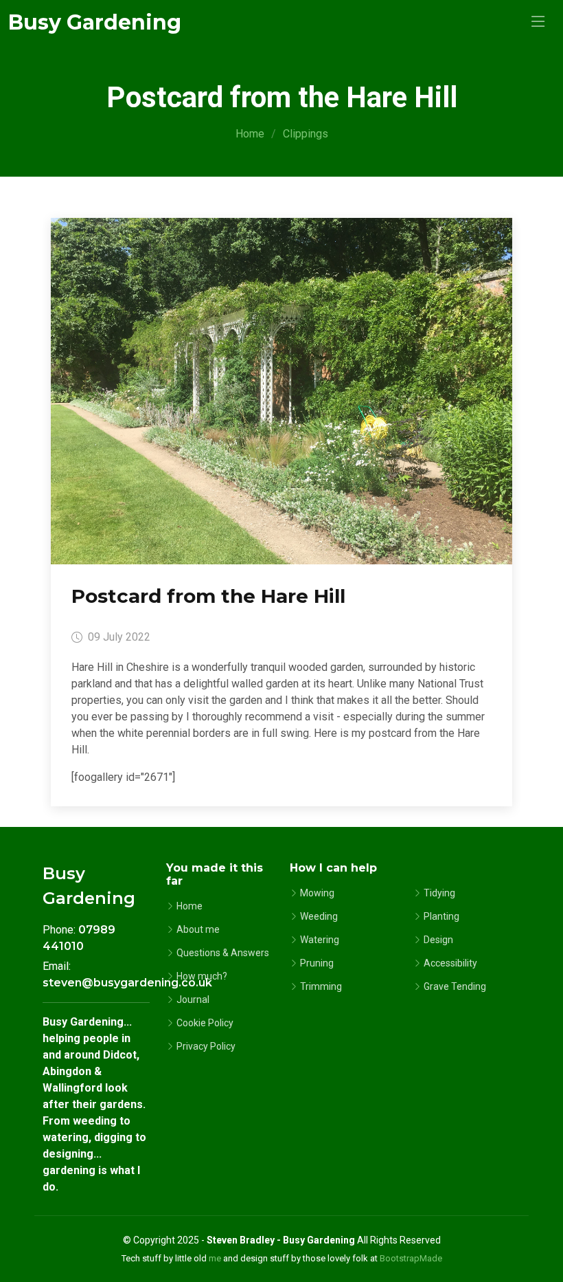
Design (438, 939)
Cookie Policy (204, 1023)
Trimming (321, 986)
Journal (192, 999)
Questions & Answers (222, 953)
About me (198, 929)
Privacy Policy (205, 1046)
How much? (201, 976)
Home (249, 133)
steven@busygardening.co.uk (127, 982)
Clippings (305, 133)
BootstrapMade (411, 1258)
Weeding (319, 916)
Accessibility (450, 963)
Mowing (317, 893)
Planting (441, 916)
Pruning (317, 963)
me (215, 1258)
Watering (319, 939)
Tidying (439, 893)
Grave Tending (455, 986)
